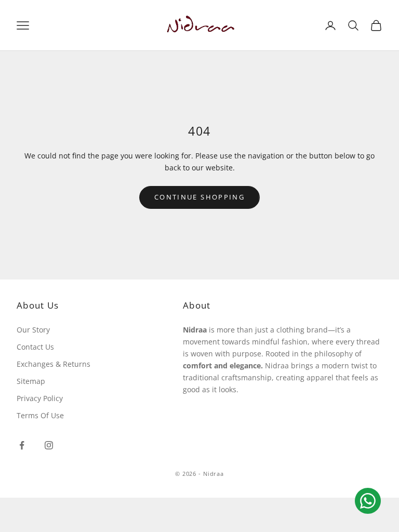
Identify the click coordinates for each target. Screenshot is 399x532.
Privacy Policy (40, 398)
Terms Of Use (40, 415)
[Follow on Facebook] (22, 445)
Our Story (33, 330)
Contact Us (35, 347)
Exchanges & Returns (53, 364)
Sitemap (31, 381)
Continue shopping (199, 197)
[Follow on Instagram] (49, 445)
